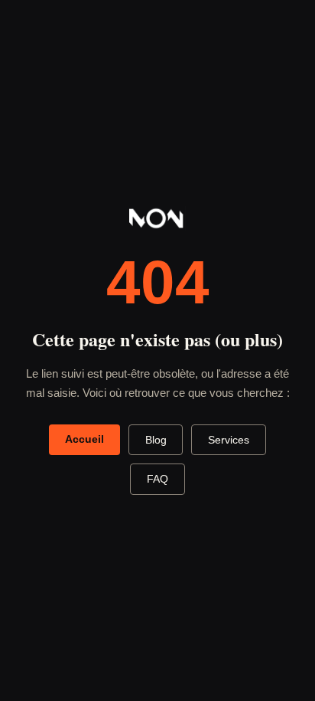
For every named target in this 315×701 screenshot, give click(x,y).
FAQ (157, 479)
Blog (156, 440)
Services (228, 440)
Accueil (84, 439)
